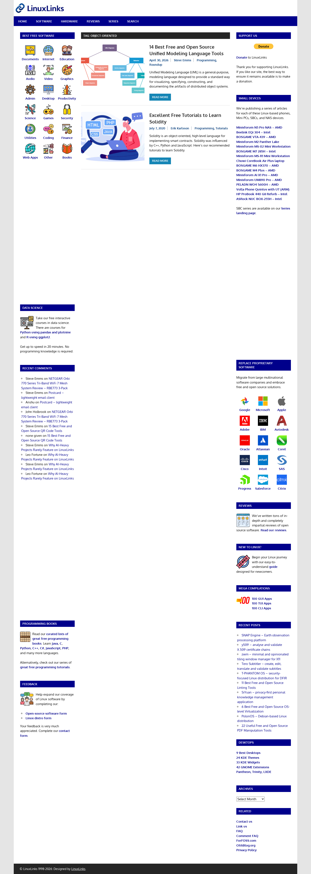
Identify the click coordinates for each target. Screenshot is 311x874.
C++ (35, 648)
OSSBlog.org (245, 845)
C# (42, 648)
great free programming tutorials (45, 667)
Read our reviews (273, 530)
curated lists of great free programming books (50, 638)
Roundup (155, 64)
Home (22, 21)
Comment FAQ (247, 836)
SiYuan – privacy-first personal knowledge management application (261, 697)
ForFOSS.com (246, 840)
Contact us (244, 821)
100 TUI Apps (261, 603)
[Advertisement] (47, 234)
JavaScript (53, 648)
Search (133, 21)
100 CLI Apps (261, 608)
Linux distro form (38, 718)
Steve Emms (182, 60)
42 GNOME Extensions (252, 767)
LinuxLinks (78, 869)
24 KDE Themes (247, 758)
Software (44, 21)
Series (113, 21)
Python (25, 648)
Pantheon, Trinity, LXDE (253, 772)
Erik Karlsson (180, 128)
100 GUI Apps (262, 599)
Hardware (69, 21)
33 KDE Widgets (248, 762)
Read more (160, 97)
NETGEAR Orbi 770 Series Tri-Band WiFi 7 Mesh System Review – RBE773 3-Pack (45, 383)
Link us (241, 826)
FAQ (239, 831)
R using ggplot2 (38, 337)
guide (273, 567)
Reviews (93, 21)
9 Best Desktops (248, 753)
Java (55, 643)
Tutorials (222, 128)
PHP (65, 648)
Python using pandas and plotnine (45, 332)
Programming (206, 60)
